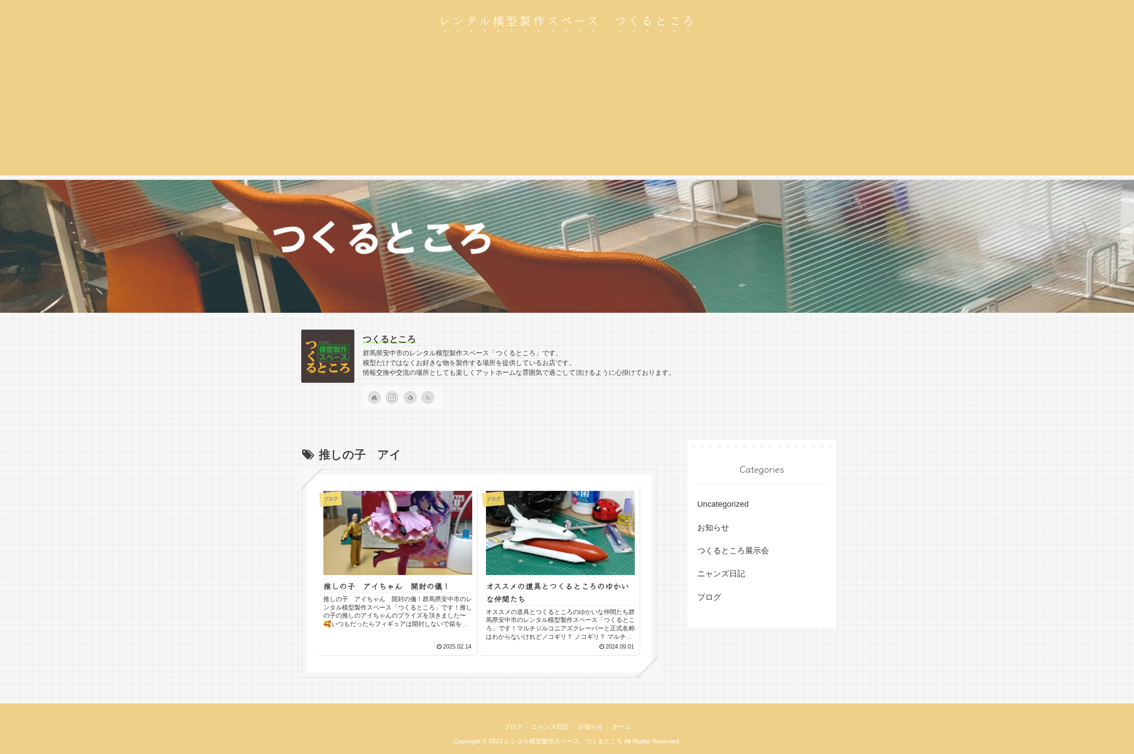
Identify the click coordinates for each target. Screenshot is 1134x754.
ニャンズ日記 (721, 573)
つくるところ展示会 (733, 550)
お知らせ (713, 527)
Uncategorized (723, 504)
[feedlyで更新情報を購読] (410, 397)
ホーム (621, 726)
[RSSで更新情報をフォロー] (428, 397)
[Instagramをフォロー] (392, 397)
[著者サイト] (374, 397)
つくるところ (389, 339)
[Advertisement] (567, 113)
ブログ (709, 597)
